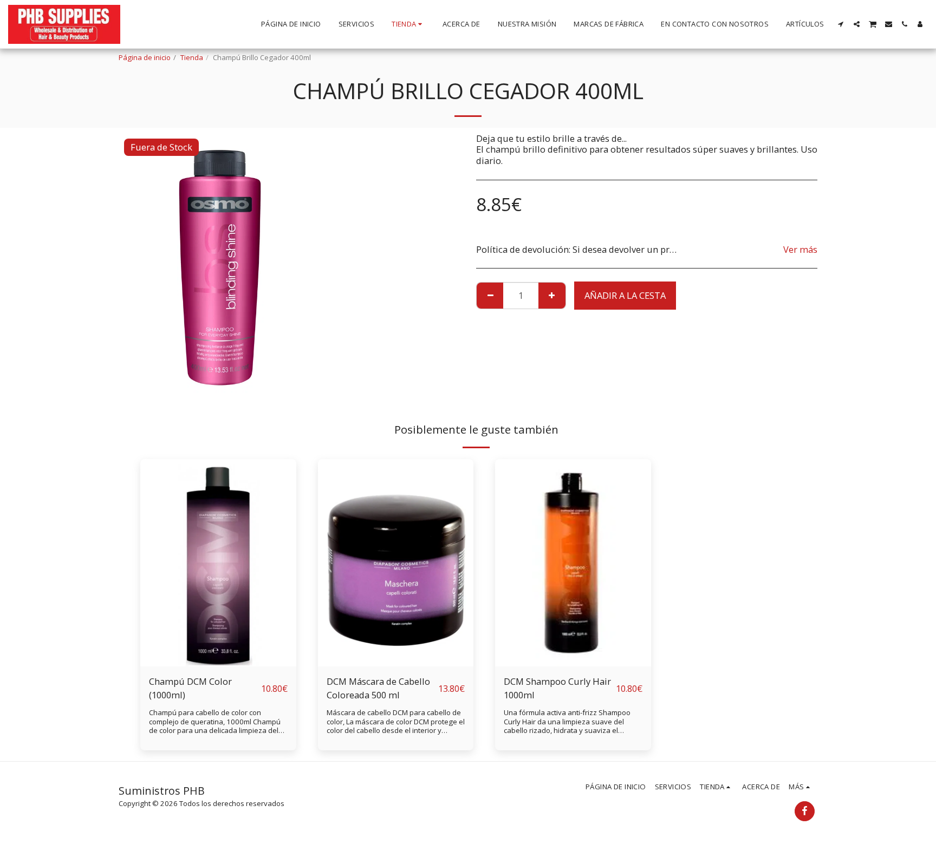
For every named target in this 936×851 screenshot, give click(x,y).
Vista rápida (218, 640)
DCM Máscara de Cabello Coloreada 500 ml (378, 688)
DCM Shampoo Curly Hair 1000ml (557, 688)
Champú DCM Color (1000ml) (190, 688)
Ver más (800, 250)
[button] (841, 24)
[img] (218, 562)
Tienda (191, 57)
